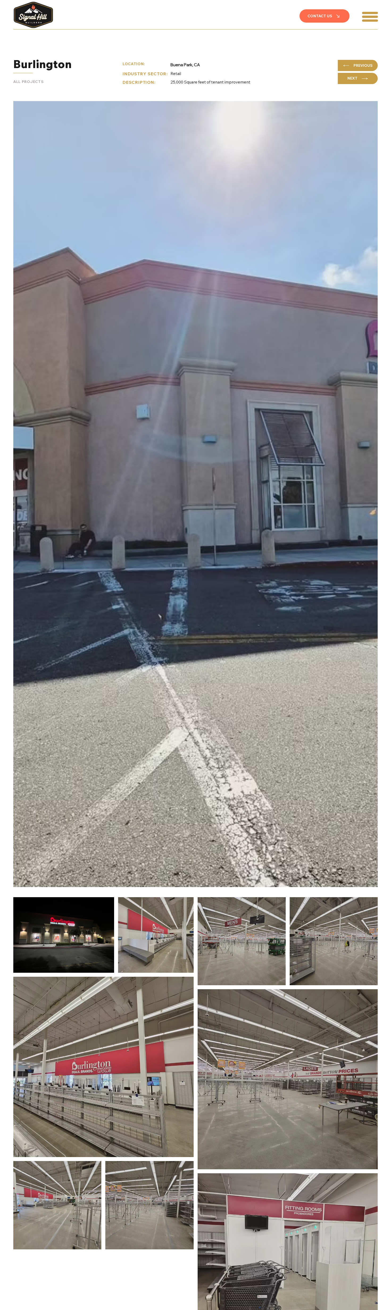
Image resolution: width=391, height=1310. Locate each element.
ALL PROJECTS (28, 81)
